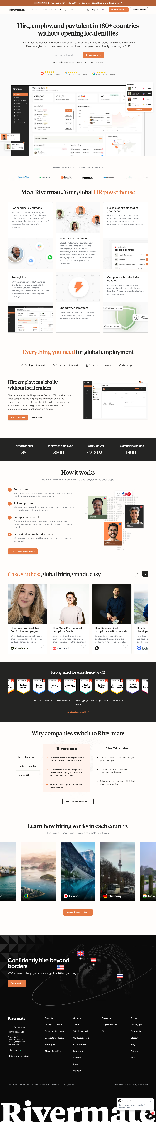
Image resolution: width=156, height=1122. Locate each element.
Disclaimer (12, 1084)
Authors (134, 1051)
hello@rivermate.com (17, 1027)
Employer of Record (53, 1025)
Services (34, 10)
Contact (77, 1071)
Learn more (37, 417)
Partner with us (79, 1051)
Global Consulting (53, 1051)
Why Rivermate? (80, 1031)
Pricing (63, 10)
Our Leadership (80, 1044)
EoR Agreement (69, 1084)
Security (77, 1057)
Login (94, 10)
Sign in (105, 1031)
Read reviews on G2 (76, 712)
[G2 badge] (7, 686)
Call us (15, 1050)
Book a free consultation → (23, 551)
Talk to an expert (117, 10)
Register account (109, 1025)
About (76, 1025)
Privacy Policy (41, 1084)
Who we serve (48, 10)
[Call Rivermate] (87, 10)
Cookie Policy (54, 1084)
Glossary (135, 1038)
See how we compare (76, 801)
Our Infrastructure (81, 1038)
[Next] (145, 574)
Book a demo (92, 55)
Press (75, 1064)
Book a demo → (18, 417)
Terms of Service (26, 1084)
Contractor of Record (54, 1038)
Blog (133, 1044)
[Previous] (138, 574)
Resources (73, 10)
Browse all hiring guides (76, 912)
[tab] (33, 365)
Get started (16, 983)
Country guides (137, 1025)
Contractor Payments (54, 1031)
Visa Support (50, 1044)
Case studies (136, 1031)
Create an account (139, 10)
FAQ (133, 1057)
